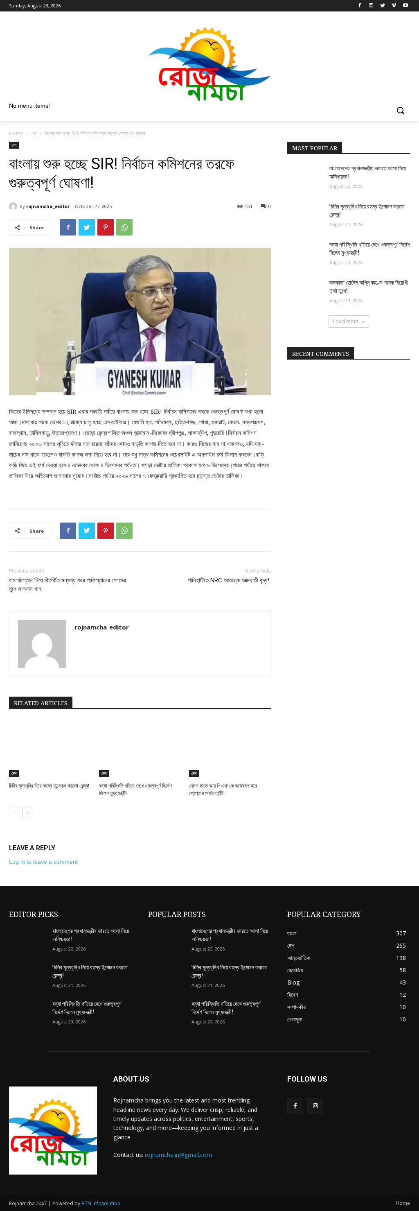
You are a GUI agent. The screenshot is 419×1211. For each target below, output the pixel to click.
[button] (400, 111)
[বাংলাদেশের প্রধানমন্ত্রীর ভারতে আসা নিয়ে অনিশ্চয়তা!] (305, 177)
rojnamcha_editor (48, 206)
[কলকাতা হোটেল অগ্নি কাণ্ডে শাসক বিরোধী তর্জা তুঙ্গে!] (305, 292)
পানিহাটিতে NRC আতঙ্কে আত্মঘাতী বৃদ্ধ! (229, 580)
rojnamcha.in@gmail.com (178, 1155)
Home (16, 133)
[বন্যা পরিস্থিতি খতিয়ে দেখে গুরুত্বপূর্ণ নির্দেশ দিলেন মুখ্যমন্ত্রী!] (140, 748)
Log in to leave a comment (43, 861)
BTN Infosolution (100, 1203)
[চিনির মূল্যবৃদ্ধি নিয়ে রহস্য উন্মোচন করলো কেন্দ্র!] (50, 748)
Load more (346, 321)
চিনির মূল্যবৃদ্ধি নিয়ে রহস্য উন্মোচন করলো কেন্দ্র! (49, 786)
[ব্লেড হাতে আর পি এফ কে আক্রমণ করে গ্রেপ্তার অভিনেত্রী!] (230, 748)
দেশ (34, 133)
